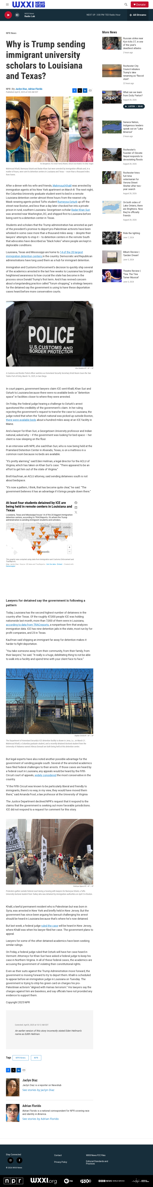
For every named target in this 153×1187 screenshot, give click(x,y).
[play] (8, 15)
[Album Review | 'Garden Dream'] (112, 256)
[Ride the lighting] (112, 238)
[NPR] (13, 1181)
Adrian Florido (35, 88)
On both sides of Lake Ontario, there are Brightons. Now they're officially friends (133, 209)
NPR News (11, 33)
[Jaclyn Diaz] (12, 1087)
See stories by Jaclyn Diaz (38, 1090)
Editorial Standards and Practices (97, 1162)
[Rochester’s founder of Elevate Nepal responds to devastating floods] (112, 154)
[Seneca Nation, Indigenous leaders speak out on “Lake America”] (112, 127)
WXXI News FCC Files (95, 1155)
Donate (141, 4)
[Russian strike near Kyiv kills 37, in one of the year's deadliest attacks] (112, 43)
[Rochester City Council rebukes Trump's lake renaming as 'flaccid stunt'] (112, 70)
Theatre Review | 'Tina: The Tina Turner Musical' (132, 274)
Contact (58, 1155)
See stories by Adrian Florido (40, 1119)
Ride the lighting (131, 233)
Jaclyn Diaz (21, 88)
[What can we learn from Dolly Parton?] (112, 97)
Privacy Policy (60, 1162)
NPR (36, 1058)
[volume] (17, 15)
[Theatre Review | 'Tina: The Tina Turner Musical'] (112, 275)
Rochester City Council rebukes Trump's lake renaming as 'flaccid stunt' (133, 72)
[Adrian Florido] (12, 1113)
